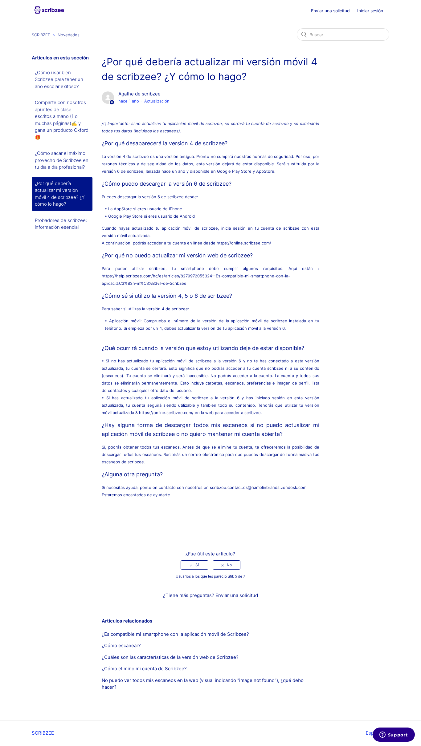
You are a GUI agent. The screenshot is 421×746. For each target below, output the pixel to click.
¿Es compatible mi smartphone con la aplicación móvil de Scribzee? (175, 634)
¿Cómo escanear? (121, 645)
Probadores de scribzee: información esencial (61, 223)
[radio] (194, 565)
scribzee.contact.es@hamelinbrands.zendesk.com (258, 487)
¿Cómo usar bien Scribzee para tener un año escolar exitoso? (59, 79)
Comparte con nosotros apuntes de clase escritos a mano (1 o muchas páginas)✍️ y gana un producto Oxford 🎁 (61, 119)
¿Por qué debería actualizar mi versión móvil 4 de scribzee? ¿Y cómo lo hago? (60, 193)
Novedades (69, 34)
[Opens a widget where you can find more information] (393, 735)
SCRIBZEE (41, 34)
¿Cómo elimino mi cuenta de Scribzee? (144, 668)
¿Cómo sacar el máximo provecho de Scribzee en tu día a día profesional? (61, 160)
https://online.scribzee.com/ (244, 242)
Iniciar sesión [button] (370, 10)
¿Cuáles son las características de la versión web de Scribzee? (170, 657)
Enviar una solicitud (330, 10)
